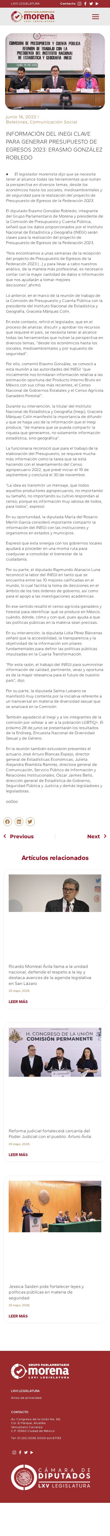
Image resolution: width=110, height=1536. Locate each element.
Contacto (67, 3)
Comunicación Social (53, 122)
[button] (7, 821)
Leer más (18, 1001)
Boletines (17, 122)
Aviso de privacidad (26, 1397)
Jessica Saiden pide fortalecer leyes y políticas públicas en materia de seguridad (46, 1292)
